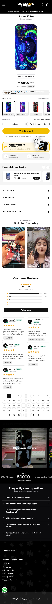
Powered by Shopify (34, 599)
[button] (4, 4)
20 (4, 405)
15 (28, 401)
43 (23, 415)
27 (38, 405)
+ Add (36, 178)
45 (33, 415)
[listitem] (13, 247)
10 (4, 401)
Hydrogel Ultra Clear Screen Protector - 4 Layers (26, 174)
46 (38, 415)
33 (19, 410)
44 (28, 415)
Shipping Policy (8, 570)
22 (14, 405)
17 (38, 401)
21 (9, 405)
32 (14, 410)
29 (48, 405)
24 (23, 405)
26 (33, 405)
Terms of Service (8, 580)
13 (19, 401)
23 (19, 405)
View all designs (25, 76)
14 (23, 401)
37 (38, 410)
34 (23, 410)
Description (8, 191)
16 (33, 401)
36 (33, 410)
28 (43, 405)
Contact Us (6, 567)
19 (48, 401)
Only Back (14, 124)
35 (28, 410)
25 (28, 405)
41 (14, 415)
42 (19, 415)
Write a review (26, 310)
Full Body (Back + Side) (38, 124)
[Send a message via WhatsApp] (4, 590)
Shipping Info (9, 205)
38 (43, 410)
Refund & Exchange (12, 212)
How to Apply (9, 198)
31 (9, 410)
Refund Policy (7, 573)
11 (9, 401)
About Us (6, 564)
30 (4, 410)
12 (14, 401)
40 (9, 415)
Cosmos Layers (22, 599)
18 (43, 401)
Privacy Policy (7, 577)
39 (48, 410)
